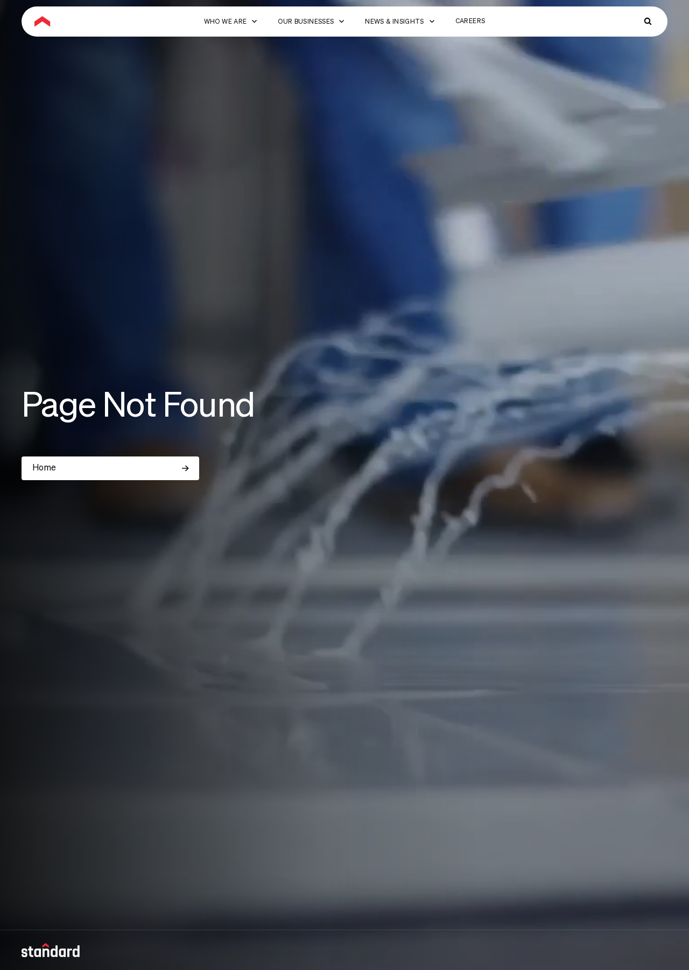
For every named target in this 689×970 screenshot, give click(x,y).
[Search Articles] (648, 21)
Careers (470, 21)
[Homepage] (42, 21)
